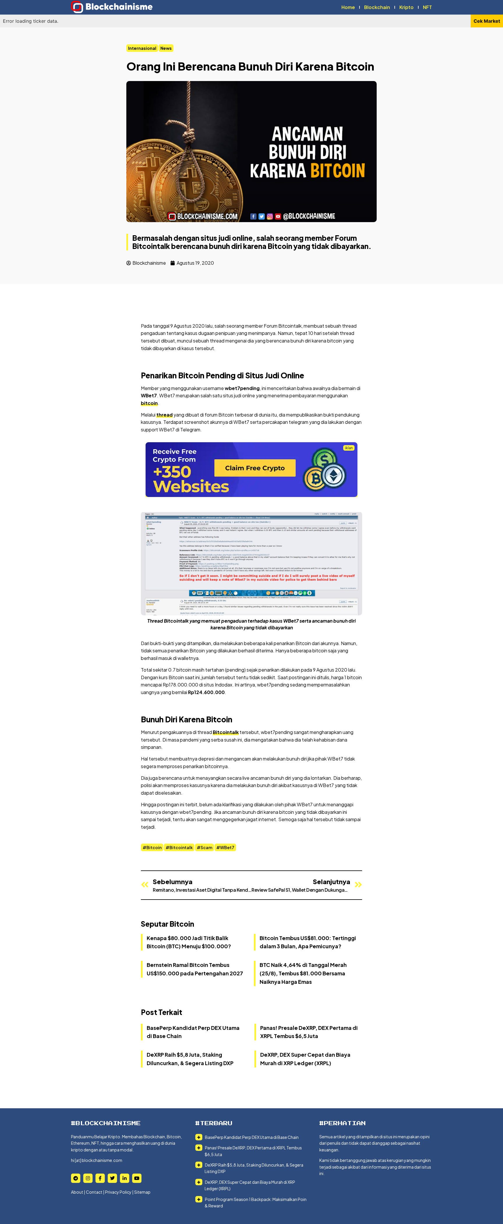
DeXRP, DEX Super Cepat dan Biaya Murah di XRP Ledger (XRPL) (249, 1185)
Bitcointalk (226, 732)
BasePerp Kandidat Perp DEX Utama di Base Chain (251, 1137)
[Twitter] (112, 1178)
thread (164, 415)
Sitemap (142, 1192)
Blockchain (377, 7)
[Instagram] (88, 1178)
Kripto (406, 7)
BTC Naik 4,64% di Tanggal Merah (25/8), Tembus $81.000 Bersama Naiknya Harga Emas (303, 973)
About (77, 1192)
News (166, 48)
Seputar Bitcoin (167, 923)
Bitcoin (154, 847)
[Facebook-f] (100, 1178)
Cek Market (487, 21)
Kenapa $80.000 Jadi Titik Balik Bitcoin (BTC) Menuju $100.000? (189, 942)
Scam (206, 847)
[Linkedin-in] (124, 1178)
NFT (427, 7)
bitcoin (149, 403)
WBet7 (227, 847)
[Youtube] (136, 1178)
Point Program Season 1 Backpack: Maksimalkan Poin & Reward (255, 1202)
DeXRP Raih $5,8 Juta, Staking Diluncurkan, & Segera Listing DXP (253, 1168)
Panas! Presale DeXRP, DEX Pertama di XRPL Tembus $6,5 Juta (253, 1151)
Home (348, 7)
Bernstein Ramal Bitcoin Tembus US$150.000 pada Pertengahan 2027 (195, 969)
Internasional (142, 48)
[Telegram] (75, 1178)
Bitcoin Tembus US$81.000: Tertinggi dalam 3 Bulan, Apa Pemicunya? (308, 942)
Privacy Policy (118, 1192)
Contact (94, 1192)
